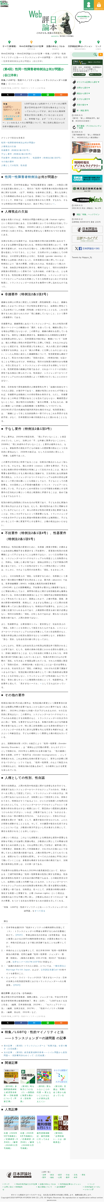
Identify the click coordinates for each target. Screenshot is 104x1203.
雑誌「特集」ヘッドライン (88, 214)
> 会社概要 (59, 1187)
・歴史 (82, 1175)
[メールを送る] (61, 94)
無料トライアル (95, 74)
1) (24, 188)
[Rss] (101, 54)
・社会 (67, 1175)
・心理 (59, 1177)
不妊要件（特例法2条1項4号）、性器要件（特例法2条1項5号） (31, 158)
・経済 (59, 1175)
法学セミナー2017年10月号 (26, 962)
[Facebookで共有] (21, 94)
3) (32, 390)
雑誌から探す (83, 93)
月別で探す (82, 105)
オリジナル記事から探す (88, 82)
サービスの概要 (79, 74)
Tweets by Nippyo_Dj (82, 257)
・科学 (74, 1177)
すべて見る (40, 911)
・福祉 (51, 1177)
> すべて (6, 1184)
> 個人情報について (44, 1187)
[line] (47, 94)
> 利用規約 (18, 1187)
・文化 (74, 1175)
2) (54, 203)
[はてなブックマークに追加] (34, 94)
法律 (4, 88)
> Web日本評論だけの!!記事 (25, 1184)
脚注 (6, 921)
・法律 (43, 1175)
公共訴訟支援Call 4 (50, 970)
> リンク (91, 1184)
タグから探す (83, 99)
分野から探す (83, 88)
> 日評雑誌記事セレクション (69, 1184)
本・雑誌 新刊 (83, 110)
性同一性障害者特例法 (21, 177)
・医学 (43, 1177)
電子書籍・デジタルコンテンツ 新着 (89, 127)
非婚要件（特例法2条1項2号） (16, 150)
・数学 (67, 1177)
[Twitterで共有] (7, 94)
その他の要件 (7, 161)
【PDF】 (19, 935)
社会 (44, 88)
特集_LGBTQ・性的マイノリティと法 (24, 88)
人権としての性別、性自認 (14, 165)
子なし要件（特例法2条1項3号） (17, 154)
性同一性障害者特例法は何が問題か (18, 142)
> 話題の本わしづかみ (47, 1184)
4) (41, 683)
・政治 (51, 1175)
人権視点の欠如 (8, 146)
